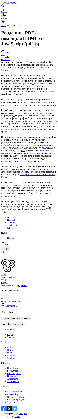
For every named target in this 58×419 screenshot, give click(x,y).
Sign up (10, 337)
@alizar (23, 285)
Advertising (12, 394)
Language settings (10, 413)
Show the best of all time (13, 324)
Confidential (13, 381)
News (10, 350)
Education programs (16, 399)
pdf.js (46, 64)
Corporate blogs (14, 391)
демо (4, 70)
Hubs (9, 352)
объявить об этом (40, 113)
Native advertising (15, 397)
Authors (11, 355)
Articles (10, 347)
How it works (13, 368)
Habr (17, 416)
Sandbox (11, 358)
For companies (14, 373)
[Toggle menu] (2, 3)
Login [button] (4, 18)
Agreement (12, 379)
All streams (11, 2)
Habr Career (7, 301)
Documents (12, 376)
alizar (3, 25)
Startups (11, 402)
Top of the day (8, 319)
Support (23, 413)
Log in (10, 334)
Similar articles (23, 319)
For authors (12, 370)
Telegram (17, 301)
